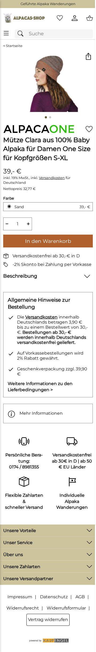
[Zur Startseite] (24, 18)
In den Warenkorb (48, 241)
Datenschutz (54, 596)
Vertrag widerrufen (48, 619)
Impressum (19, 596)
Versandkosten (52, 178)
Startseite (14, 46)
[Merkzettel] (60, 18)
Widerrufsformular (66, 608)
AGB (80, 596)
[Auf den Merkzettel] (89, 129)
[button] (88, 56)
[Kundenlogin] (74, 18)
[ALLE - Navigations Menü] (6, 33)
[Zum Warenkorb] (89, 18)
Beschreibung (20, 276)
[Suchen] (22, 33)
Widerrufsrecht (22, 608)
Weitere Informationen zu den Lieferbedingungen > (40, 386)
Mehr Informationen (41, 413)
